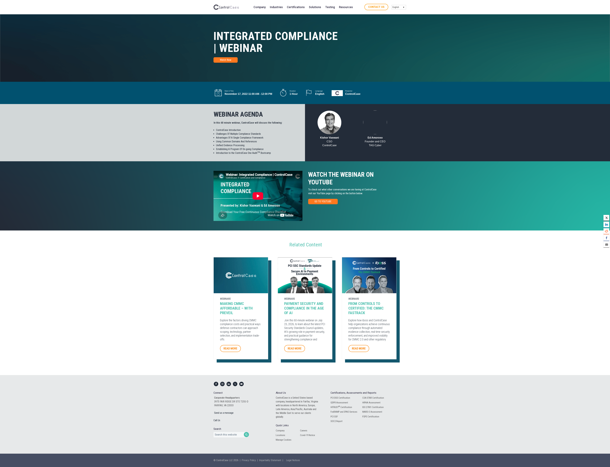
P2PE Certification (370, 416)
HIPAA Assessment (371, 402)
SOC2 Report (336, 421)
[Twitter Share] (606, 218)
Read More (230, 348)
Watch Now (225, 59)
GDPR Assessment (339, 402)
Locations (280, 435)
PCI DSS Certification (340, 397)
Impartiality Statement (270, 460)
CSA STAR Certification (373, 397)
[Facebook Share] (606, 238)
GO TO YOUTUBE (323, 201)
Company (280, 430)
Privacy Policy (249, 460)
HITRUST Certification (341, 407)
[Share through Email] (606, 244)
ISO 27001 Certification (373, 407)
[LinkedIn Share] (606, 224)
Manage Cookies (283, 439)
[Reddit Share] (606, 231)
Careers (303, 430)
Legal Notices (293, 460)
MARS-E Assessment (372, 411)
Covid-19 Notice (307, 435)
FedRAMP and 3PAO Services (344, 411)
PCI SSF (334, 416)
